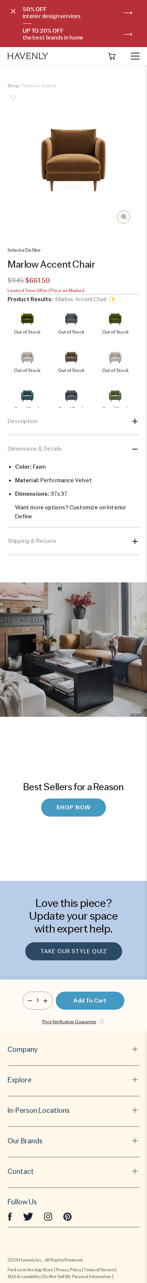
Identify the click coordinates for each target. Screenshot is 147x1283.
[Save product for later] (13, 102)
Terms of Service (99, 1269)
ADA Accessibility (24, 1276)
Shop (13, 85)
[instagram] (48, 1216)
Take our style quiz (73, 951)
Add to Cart (90, 1000)
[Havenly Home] (28, 56)
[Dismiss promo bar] (13, 11)
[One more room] (45, 1000)
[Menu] (131, 56)
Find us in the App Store (30, 1269)
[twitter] (28, 1216)
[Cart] (111, 56)
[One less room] (30, 1001)
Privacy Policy (68, 1269)
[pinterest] (67, 1216)
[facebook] (10, 1216)
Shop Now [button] (73, 807)
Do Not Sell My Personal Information (77, 1276)
